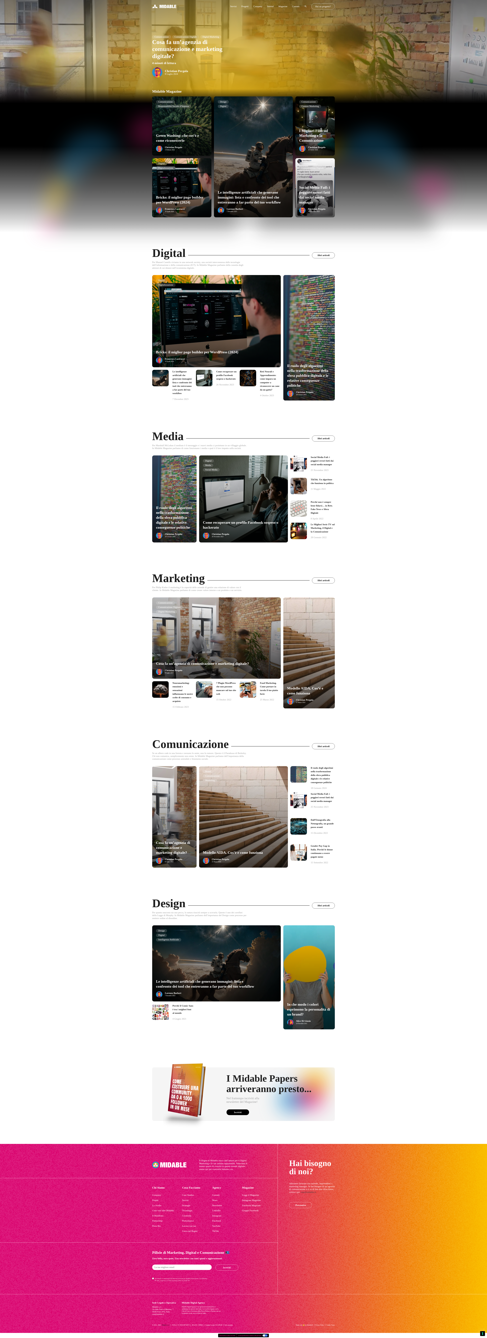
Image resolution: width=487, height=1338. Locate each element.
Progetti (245, 6)
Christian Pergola (176, 71)
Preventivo (300, 1205)
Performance (188, 1221)
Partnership (157, 1221)
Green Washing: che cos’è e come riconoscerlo (177, 137)
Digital (169, 252)
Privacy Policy (319, 1325)
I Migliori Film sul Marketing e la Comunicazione (313, 135)
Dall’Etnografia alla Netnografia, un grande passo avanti (322, 823)
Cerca (305, 6)
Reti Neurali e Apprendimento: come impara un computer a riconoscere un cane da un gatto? (269, 380)
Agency (216, 1187)
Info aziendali (229, 1325)
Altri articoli (323, 255)
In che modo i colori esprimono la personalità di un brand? (308, 1009)
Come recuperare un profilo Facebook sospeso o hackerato (226, 375)
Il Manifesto (157, 1215)
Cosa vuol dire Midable (163, 1210)
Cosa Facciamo (191, 1187)
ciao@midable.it (308, 1192)
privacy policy (177, 1280)
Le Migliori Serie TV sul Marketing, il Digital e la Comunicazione (323, 528)
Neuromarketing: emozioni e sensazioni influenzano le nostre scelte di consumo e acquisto (182, 692)
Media (168, 436)
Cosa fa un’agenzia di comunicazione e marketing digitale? (187, 49)
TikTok (215, 1231)
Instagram (216, 1215)
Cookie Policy (330, 1325)
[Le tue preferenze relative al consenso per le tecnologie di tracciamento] (482, 1333)
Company (257, 6)
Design (169, 903)
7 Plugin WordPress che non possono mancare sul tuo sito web (226, 688)
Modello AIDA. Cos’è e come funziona (305, 690)
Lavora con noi (189, 1226)
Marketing (178, 578)
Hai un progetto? (323, 6)
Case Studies (188, 1195)
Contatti (295, 6)
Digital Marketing (211, 37)
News (214, 1200)
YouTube (216, 1226)
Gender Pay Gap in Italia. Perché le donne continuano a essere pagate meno (322, 851)
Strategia (186, 1205)
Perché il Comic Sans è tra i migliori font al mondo (182, 1009)
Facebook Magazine (251, 1205)
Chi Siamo (158, 1187)
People (155, 1200)
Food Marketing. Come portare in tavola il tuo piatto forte (269, 688)
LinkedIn (216, 1210)
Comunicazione (161, 37)
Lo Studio (156, 1205)
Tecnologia (187, 1210)
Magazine (282, 6)
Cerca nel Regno (189, 1231)
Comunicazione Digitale (186, 37)
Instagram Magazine (251, 1200)
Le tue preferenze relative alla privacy (250, 1335)
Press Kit (156, 1226)
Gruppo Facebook (250, 1210)
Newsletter (217, 1205)
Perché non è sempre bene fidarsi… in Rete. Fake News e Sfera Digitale (322, 507)
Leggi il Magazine (250, 1195)
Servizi (233, 6)
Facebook (216, 1221)
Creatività (186, 1215)
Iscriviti (238, 1112)
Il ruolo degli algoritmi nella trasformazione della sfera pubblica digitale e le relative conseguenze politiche (307, 375)
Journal (270, 6)
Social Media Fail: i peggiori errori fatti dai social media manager (314, 194)
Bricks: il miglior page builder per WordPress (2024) (179, 199)
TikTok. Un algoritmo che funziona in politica (322, 481)
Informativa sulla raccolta (227, 1335)
